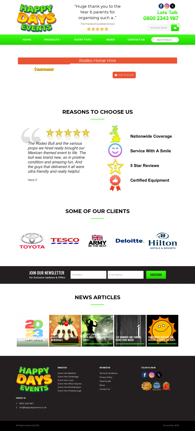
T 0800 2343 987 (25, 403)
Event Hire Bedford (67, 373)
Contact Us (136, 39)
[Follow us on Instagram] (166, 6)
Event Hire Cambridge (68, 377)
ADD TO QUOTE (126, 75)
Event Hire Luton (66, 380)
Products (52, 39)
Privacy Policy (105, 377)
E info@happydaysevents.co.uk (31, 407)
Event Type (83, 39)
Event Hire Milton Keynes (69, 384)
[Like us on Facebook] (161, 6)
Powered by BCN (171, 425)
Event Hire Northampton (69, 387)
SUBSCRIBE (156, 275)
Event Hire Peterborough (69, 391)
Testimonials (105, 381)
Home (27, 39)
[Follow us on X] (172, 6)
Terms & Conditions (108, 373)
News (110, 39)
